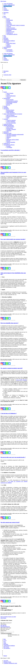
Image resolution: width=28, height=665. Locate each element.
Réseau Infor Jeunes (10, 43)
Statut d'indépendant (11, 95)
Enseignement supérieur (11, 102)
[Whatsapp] (7, 87)
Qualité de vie (9, 33)
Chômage (8, 137)
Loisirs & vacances (10, 27)
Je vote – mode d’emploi (9, 5)
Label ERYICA (7, 47)
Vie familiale (9, 147)
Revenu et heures (10, 110)
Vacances (8, 97)
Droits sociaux (9, 128)
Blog (4, 16)
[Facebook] (4, 87)
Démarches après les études (12, 139)
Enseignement (9, 20)
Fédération (8, 45)
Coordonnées (9, 49)
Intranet (5, 655)
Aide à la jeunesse (10, 115)
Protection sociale (10, 31)
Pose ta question (4, 616)
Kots (4, 35)
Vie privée (5, 660)
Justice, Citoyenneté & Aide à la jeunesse (12, 113)
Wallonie (9, 482)
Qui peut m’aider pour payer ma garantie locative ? (13, 457)
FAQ (4, 7)
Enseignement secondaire (12, 101)
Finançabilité (9, 103)
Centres (5, 8)
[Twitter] (9, 87)
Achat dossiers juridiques (9, 40)
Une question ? (9, 51)
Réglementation (9, 111)
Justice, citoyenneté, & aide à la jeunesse (15, 25)
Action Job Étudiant (7, 3)
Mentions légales (7, 661)
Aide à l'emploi (9, 93)
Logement (8, 26)
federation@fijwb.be (5, 626)
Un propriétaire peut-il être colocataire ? (10, 150)
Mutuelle (8, 140)
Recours (8, 104)
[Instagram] (2, 87)
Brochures (5, 38)
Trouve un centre (12, 616)
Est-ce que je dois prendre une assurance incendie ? (13, 239)
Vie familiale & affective (11, 34)
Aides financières (10, 126)
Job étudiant (9, 24)
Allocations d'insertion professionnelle (15, 134)
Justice (7, 117)
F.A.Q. (5, 17)
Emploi (8, 18)
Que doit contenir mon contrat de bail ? (10, 522)
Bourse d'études (9, 99)
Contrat (8, 94)
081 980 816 (3, 625)
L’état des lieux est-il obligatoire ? (9, 413)
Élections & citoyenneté (11, 116)
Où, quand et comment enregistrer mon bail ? (12, 368)
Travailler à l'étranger (11, 129)
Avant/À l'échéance (10, 121)
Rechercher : (3, 79)
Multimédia (8, 30)
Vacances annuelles (10, 142)
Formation (8, 22)
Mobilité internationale (11, 29)
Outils (4, 36)
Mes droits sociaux (7, 6)
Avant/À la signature (11, 120)
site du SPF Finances (21, 379)
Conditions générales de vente (10, 663)
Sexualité (8, 146)
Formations (6, 10)
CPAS (7, 138)
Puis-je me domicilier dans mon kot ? (9, 323)
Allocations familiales (11, 135)
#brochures (5, 12)
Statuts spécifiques (10, 112)
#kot (4, 13)
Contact (5, 48)
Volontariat (8, 130)
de (6, 482)
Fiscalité (8, 21)
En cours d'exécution (11, 122)
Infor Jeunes (3, 1)
